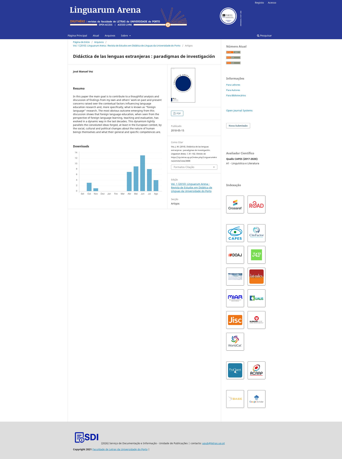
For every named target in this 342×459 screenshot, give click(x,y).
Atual (96, 35)
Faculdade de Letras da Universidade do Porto (119, 449)
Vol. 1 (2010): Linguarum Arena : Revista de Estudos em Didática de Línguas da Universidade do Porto (126, 45)
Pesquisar (265, 35)
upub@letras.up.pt (213, 443)
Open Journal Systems (239, 110)
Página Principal (77, 35)
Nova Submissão (238, 125)
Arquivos (110, 35)
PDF (178, 113)
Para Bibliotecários (236, 95)
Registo (259, 2)
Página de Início (81, 42)
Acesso (272, 2)
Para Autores (233, 90)
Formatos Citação (184, 167)
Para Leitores (233, 84)
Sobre (125, 35)
